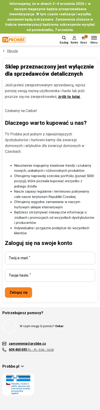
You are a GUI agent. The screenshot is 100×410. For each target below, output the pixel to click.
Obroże (12, 51)
